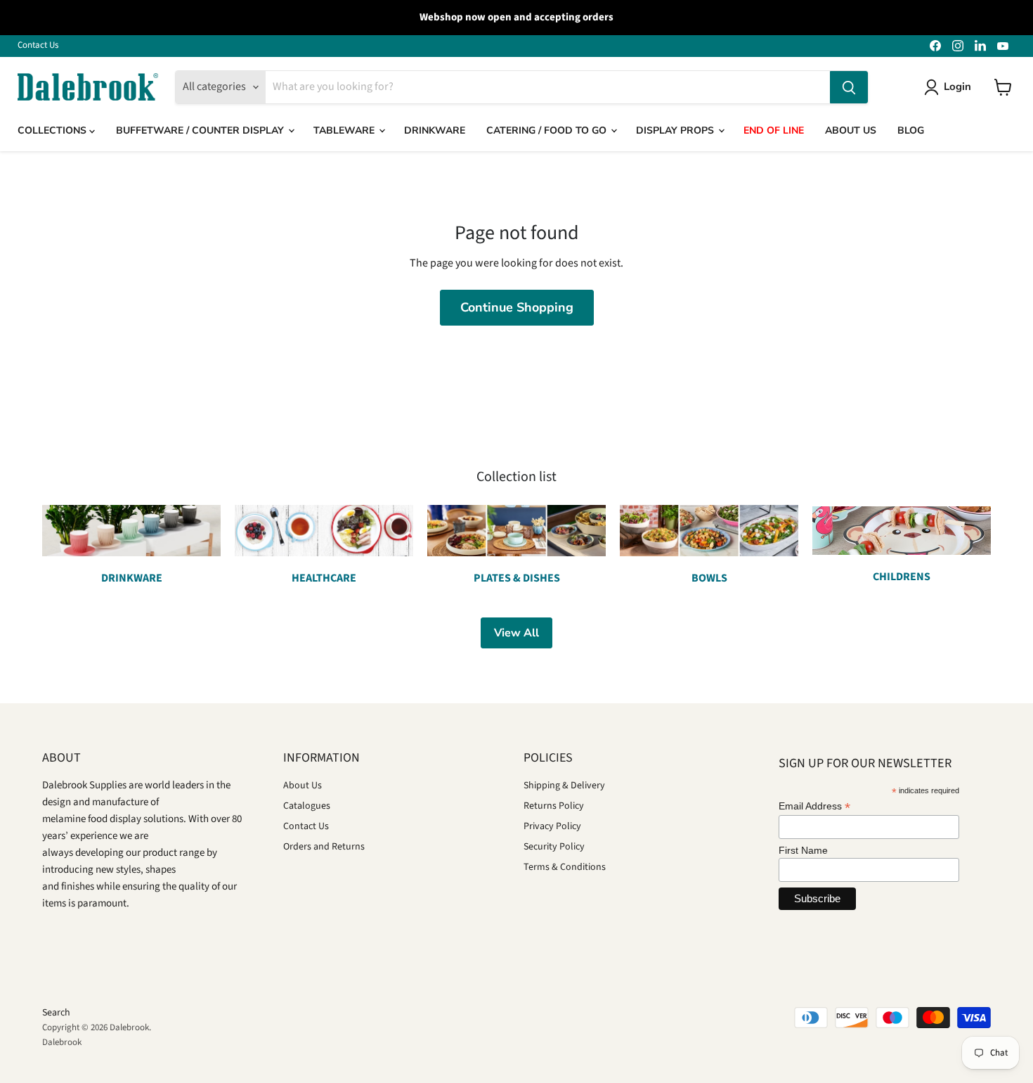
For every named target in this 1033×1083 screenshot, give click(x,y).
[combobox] (548, 87)
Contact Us (38, 45)
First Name (803, 850)
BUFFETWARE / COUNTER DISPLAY (201, 130)
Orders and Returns (324, 847)
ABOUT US (850, 130)
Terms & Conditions (565, 867)
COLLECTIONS (53, 130)
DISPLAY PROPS (676, 130)
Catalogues (306, 806)
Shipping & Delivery (564, 785)
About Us (302, 785)
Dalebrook (62, 1042)
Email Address (814, 806)
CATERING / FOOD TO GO (547, 130)
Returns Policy (554, 806)
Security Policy (554, 847)
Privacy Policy (552, 826)
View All (516, 633)
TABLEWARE (345, 130)
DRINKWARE (434, 130)
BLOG (910, 130)
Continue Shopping (516, 307)
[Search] (849, 87)
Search (56, 1013)
